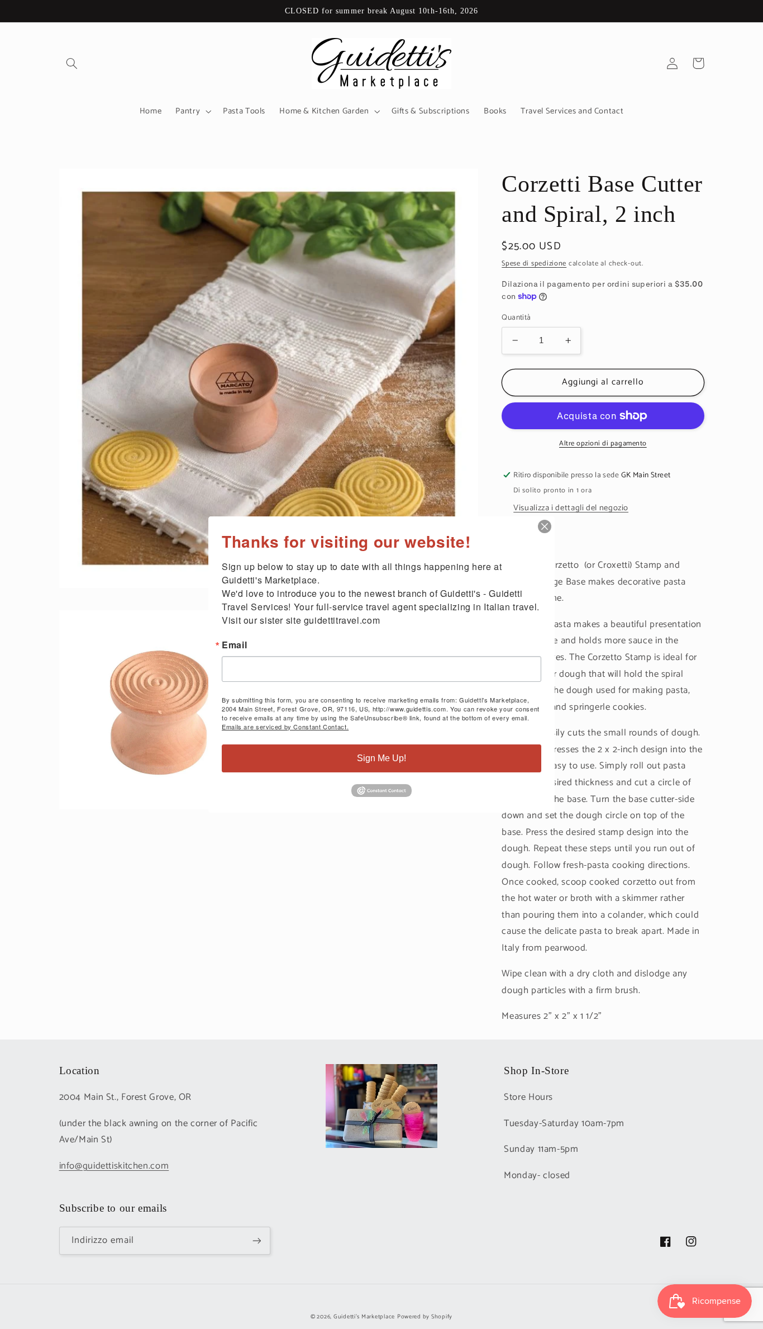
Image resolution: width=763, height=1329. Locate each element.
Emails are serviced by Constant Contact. (285, 726)
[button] (72, 63)
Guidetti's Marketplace (364, 1317)
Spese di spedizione (534, 263)
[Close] (544, 526)
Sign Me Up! (381, 758)
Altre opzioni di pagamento (603, 444)
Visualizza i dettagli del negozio (570, 508)
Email (234, 644)
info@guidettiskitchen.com (114, 1166)
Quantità (516, 317)
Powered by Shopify (424, 1317)
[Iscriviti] (256, 1240)
